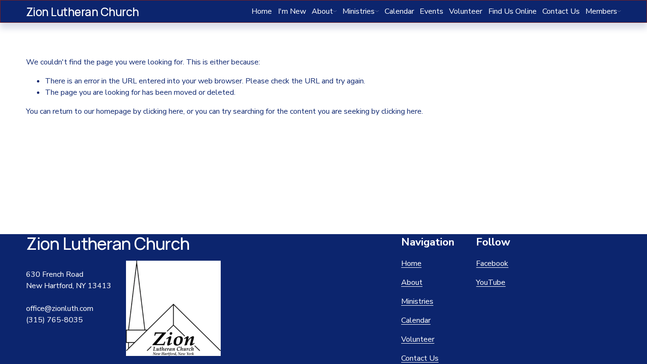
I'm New (292, 11)
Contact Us (561, 11)
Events (431, 11)
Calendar (399, 11)
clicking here (163, 111)
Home (262, 11)
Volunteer (465, 11)
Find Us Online (512, 11)
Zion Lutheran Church (82, 11)
